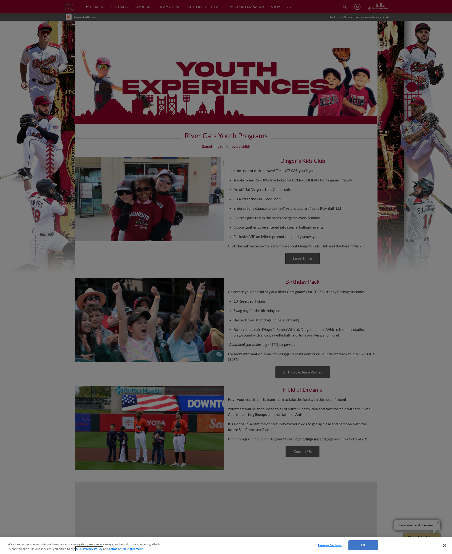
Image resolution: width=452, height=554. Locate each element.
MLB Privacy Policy (89, 549)
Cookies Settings (330, 545)
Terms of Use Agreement (126, 549)
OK (363, 545)
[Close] (444, 545)
